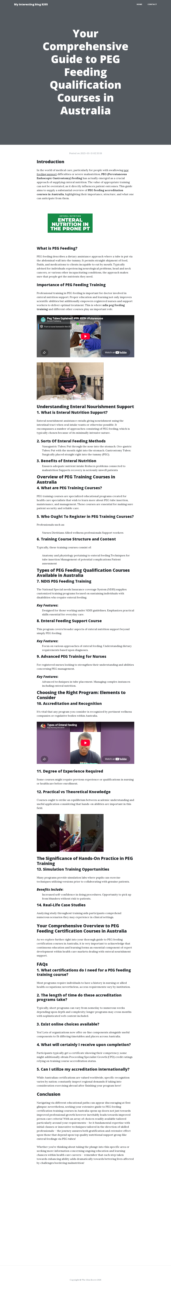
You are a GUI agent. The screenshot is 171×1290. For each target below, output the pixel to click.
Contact (152, 4)
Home (139, 4)
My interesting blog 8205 (31, 4)
